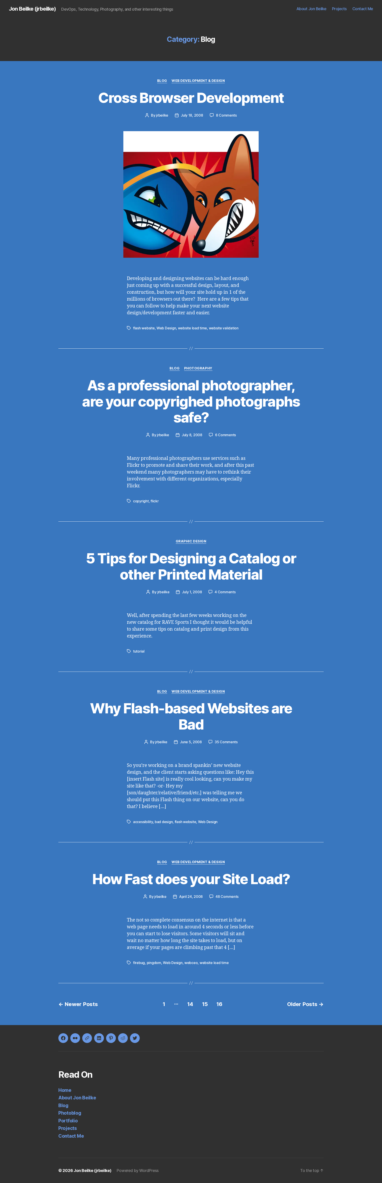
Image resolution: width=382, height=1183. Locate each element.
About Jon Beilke (311, 8)
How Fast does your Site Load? (191, 878)
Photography (198, 368)
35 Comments (226, 742)
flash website (144, 328)
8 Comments (226, 115)
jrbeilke (162, 115)
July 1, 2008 (192, 592)
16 (219, 1004)
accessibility (143, 822)
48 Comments (227, 896)
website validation (224, 328)
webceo (191, 962)
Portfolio (68, 1120)
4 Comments (225, 592)
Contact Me (362, 8)
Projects (339, 8)
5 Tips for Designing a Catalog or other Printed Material (191, 566)
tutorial (139, 651)
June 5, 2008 (191, 742)
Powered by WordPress (138, 1170)
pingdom (154, 962)
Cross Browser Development (191, 97)
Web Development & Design (198, 81)
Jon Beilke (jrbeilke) (32, 9)
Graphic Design (191, 541)
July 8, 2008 (192, 435)
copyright (141, 501)
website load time (192, 328)
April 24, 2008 (191, 896)
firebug (139, 962)
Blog (162, 81)
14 (190, 1004)
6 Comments (225, 435)
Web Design (166, 328)
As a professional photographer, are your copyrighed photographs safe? (191, 401)
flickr (155, 501)
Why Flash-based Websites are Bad (191, 716)
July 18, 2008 (192, 115)
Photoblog (69, 1113)
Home (64, 1090)
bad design (164, 822)
